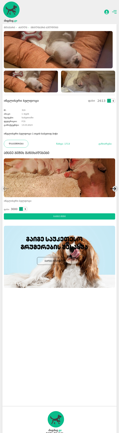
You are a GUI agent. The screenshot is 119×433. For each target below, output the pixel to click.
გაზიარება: (106, 144)
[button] (113, 189)
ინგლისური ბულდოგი (17, 201)
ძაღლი (22, 27)
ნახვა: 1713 (63, 144)
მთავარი (9, 27)
